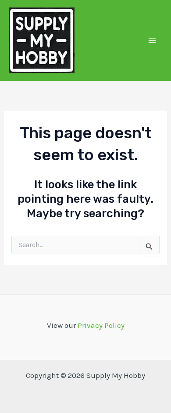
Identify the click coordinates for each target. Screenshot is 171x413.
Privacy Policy (101, 325)
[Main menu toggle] (152, 40)
